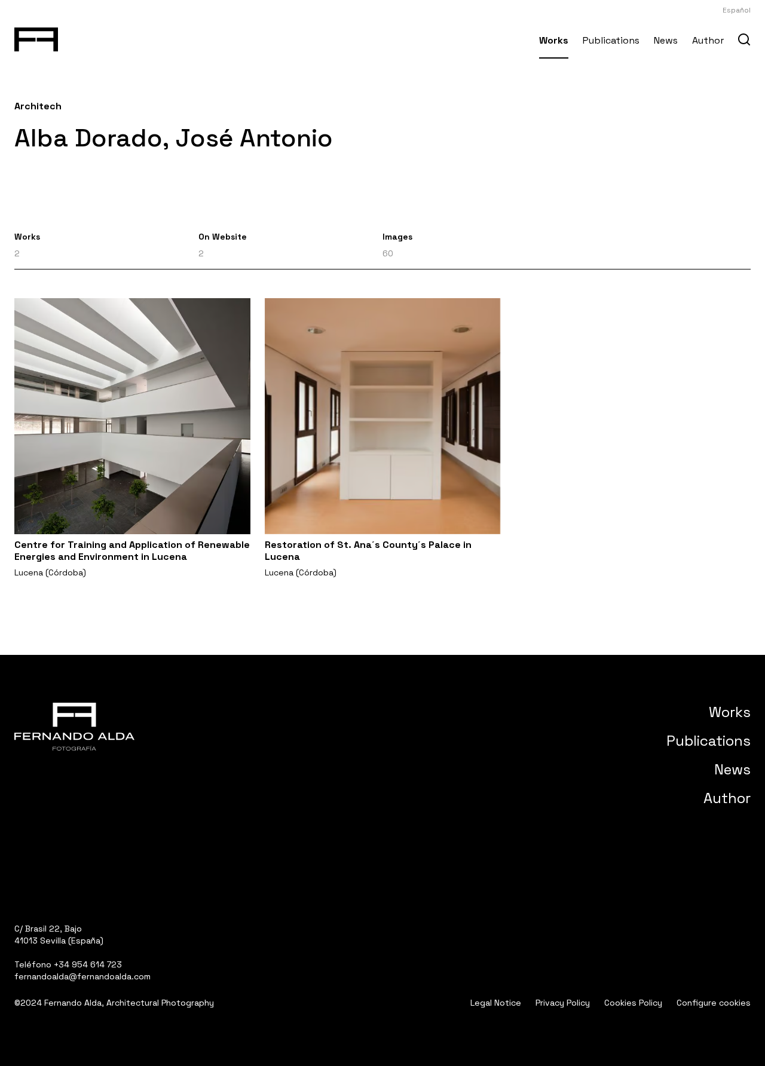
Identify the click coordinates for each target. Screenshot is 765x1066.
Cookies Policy (633, 1002)
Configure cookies (714, 1002)
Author (708, 40)
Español (737, 10)
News (666, 40)
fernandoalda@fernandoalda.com (82, 976)
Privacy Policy (563, 1002)
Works (553, 40)
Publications (611, 40)
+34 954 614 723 (88, 964)
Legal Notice (495, 1002)
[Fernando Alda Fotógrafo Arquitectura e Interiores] (36, 37)
